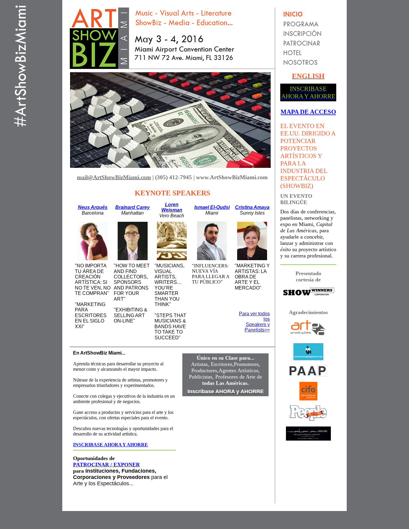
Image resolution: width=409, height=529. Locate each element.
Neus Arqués (92, 207)
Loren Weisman (171, 207)
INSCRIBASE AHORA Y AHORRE (110, 444)
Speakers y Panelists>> (257, 327)
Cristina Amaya (252, 207)
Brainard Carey (132, 207)
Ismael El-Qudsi (212, 207)
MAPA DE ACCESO (308, 111)
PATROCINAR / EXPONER (106, 465)
